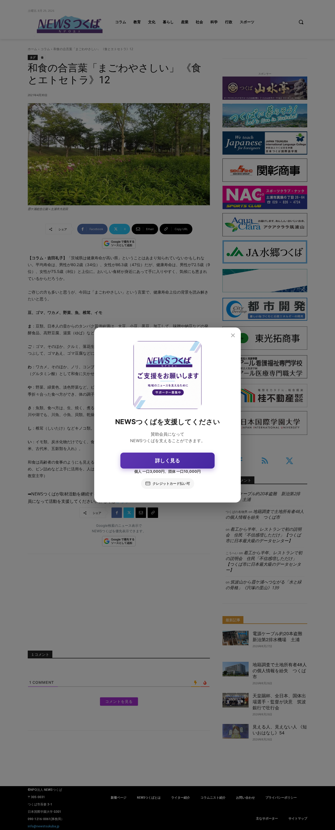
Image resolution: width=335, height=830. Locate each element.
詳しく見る (167, 461)
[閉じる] (233, 336)
